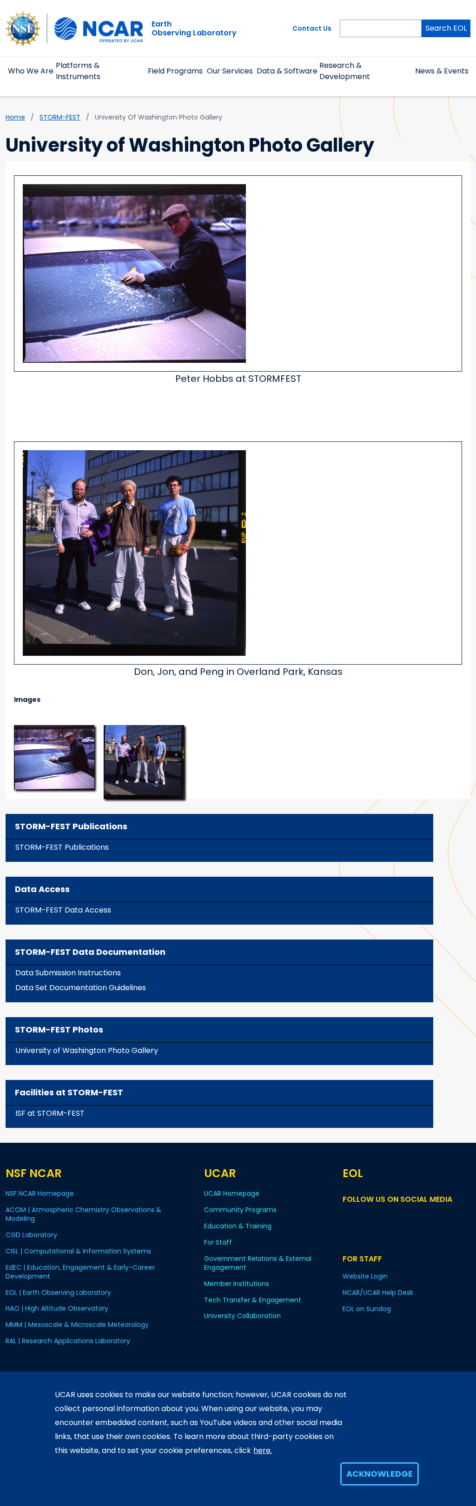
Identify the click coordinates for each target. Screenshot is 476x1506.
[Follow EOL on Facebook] (348, 1217)
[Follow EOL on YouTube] (362, 1217)
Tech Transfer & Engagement (252, 1300)
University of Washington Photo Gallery (86, 1050)
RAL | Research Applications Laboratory (68, 1341)
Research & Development (344, 71)
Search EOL (446, 28)
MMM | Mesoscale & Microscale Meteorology (77, 1324)
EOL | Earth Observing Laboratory (58, 1292)
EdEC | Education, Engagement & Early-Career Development (80, 1272)
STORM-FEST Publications (62, 847)
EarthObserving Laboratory (194, 28)
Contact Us (311, 28)
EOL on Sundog (367, 1308)
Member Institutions (236, 1283)
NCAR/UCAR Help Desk (378, 1292)
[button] (31, 82)
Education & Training (237, 1226)
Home (15, 117)
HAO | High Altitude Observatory (57, 1308)
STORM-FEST (60, 117)
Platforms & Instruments (78, 71)
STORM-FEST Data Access (63, 910)
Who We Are (30, 71)
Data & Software (287, 71)
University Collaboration (242, 1315)
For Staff (218, 1242)
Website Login (365, 1276)
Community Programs (240, 1209)
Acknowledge (379, 1473)
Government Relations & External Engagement (257, 1263)
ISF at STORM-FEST (50, 1113)
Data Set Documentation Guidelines (80, 987)
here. (262, 1450)
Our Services (230, 71)
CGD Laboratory (31, 1234)
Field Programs (175, 71)
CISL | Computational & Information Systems (78, 1251)
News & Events (442, 71)
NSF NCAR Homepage (40, 1193)
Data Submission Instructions (68, 972)
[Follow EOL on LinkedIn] (374, 1217)
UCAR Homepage (231, 1193)
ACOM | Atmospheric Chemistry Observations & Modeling (83, 1214)
